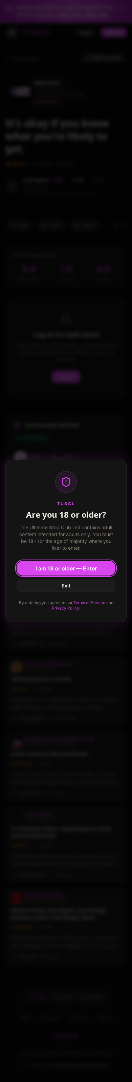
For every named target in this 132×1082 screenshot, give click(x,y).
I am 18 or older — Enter (66, 568)
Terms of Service (89, 602)
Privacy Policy (65, 608)
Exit (66, 585)
